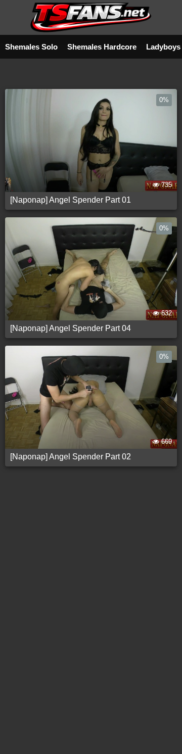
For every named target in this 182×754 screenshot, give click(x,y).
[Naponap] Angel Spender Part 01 (70, 200)
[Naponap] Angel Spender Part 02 (70, 456)
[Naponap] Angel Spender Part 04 (70, 328)
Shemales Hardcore (101, 46)
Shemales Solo (31, 46)
